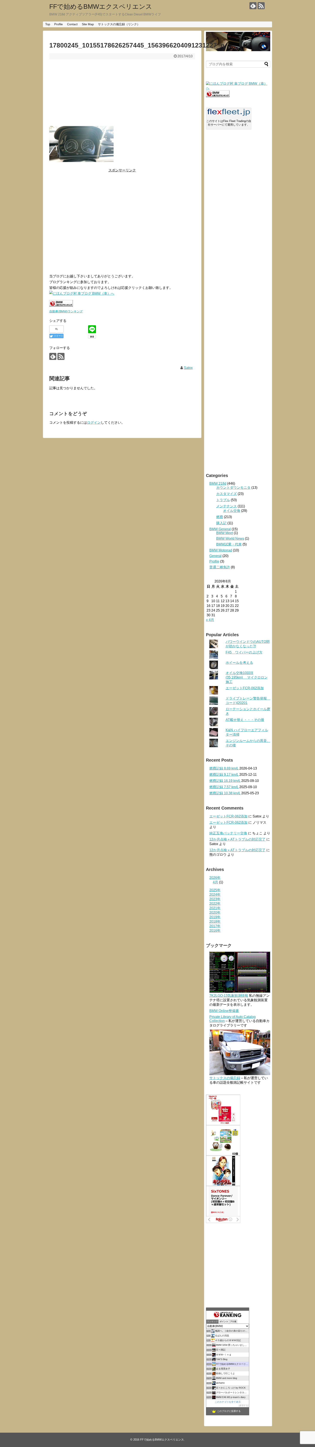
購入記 (221, 523)
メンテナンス (226, 506)
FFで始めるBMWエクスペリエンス (100, 6)
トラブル (223, 500)
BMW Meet (224, 533)
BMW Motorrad (220, 550)
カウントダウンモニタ (233, 487)
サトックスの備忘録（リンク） (119, 24)
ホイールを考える (239, 662)
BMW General (220, 529)
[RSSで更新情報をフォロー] (261, 5)
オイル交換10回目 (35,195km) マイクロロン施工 (247, 677)
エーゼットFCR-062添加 (245, 688)
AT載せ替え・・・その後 (245, 720)
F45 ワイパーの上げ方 (244, 652)
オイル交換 (231, 511)
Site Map (88, 24)
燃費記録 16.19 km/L (224, 781)
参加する (243, 1405)
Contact (72, 24)
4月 (215, 882)
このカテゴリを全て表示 (228, 1402)
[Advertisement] (122, 93)
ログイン (94, 422)
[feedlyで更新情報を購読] (252, 5)
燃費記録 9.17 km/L (223, 774)
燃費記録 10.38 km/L (224, 793)
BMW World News (230, 538)
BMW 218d (217, 483)
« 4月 (210, 620)
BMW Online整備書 (224, 1011)
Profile (58, 24)
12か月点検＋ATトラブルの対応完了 (237, 839)
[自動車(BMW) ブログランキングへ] (218, 96)
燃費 (219, 517)
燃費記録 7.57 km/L (223, 787)
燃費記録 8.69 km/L (223, 768)
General (215, 556)
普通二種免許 (219, 567)
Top (47, 24)
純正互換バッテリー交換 (228, 833)
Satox (188, 368)
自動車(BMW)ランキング (66, 311)
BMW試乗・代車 (229, 544)
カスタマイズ (226, 494)
